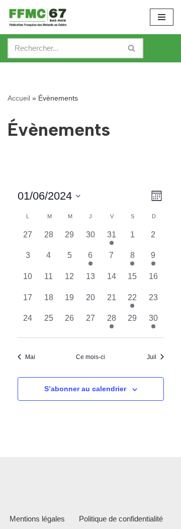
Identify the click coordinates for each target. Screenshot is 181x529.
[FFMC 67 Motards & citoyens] (38, 17)
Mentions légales (37, 518)
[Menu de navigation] (161, 17)
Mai (30, 357)
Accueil (19, 98)
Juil (151, 357)
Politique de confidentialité (121, 518)
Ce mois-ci (90, 357)
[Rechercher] (132, 48)
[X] (75, 472)
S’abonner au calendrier (85, 389)
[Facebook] (21, 472)
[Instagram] (48, 472)
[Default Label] (102, 472)
